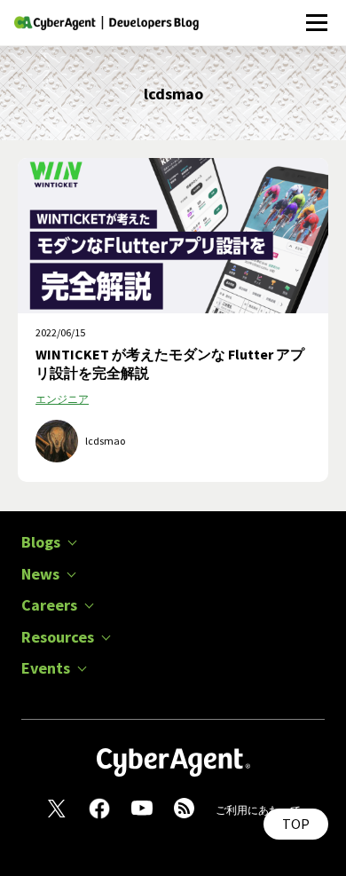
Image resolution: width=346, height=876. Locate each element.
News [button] (40, 574)
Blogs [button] (40, 542)
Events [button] (45, 668)
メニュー (316, 13)
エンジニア (62, 399)
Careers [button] (49, 605)
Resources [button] (57, 637)
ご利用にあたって (258, 810)
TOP (296, 824)
